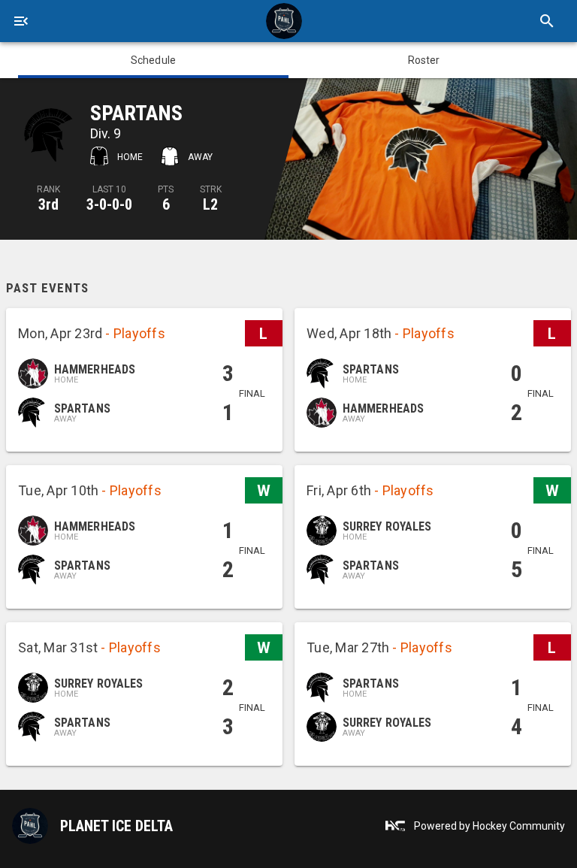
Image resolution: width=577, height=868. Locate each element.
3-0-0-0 (109, 204)
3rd (48, 204)
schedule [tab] (153, 60)
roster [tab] (424, 60)
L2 (210, 204)
